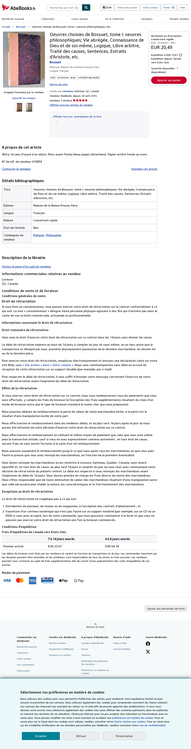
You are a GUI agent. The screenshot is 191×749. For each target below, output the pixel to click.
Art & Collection (114, 18)
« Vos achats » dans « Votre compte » (48, 365)
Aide (182, 7)
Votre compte (150, 7)
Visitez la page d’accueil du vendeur (26, 266)
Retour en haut (95, 626)
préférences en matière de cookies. (133, 717)
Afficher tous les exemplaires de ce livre (77, 116)
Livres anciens (80, 18)
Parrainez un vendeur (60, 655)
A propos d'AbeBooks (92, 643)
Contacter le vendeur (16, 169)
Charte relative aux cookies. (130, 721)
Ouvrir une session (127, 7)
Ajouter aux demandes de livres (166, 608)
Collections (47, 18)
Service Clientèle (121, 649)
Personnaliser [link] (124, 736)
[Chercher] (86, 7)
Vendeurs (147, 18)
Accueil (6, 26)
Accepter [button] (41, 736)
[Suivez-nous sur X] (148, 652)
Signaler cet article (144, 169)
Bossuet (21, 26)
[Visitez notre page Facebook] (148, 644)
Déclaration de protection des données (94, 663)
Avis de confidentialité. (152, 725)
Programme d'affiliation (61, 649)
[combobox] (65, 7)
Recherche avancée (13, 18)
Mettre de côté (59, 84)
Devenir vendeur (179, 18)
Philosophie (53, 235)
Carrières (85, 655)
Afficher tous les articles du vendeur (71, 104)
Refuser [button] (81, 736)
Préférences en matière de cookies (95, 672)
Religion (38, 235)
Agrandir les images (24, 98)
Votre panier (23, 670)
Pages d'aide (120, 643)
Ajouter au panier (169, 80)
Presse (84, 649)
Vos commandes (26, 664)
